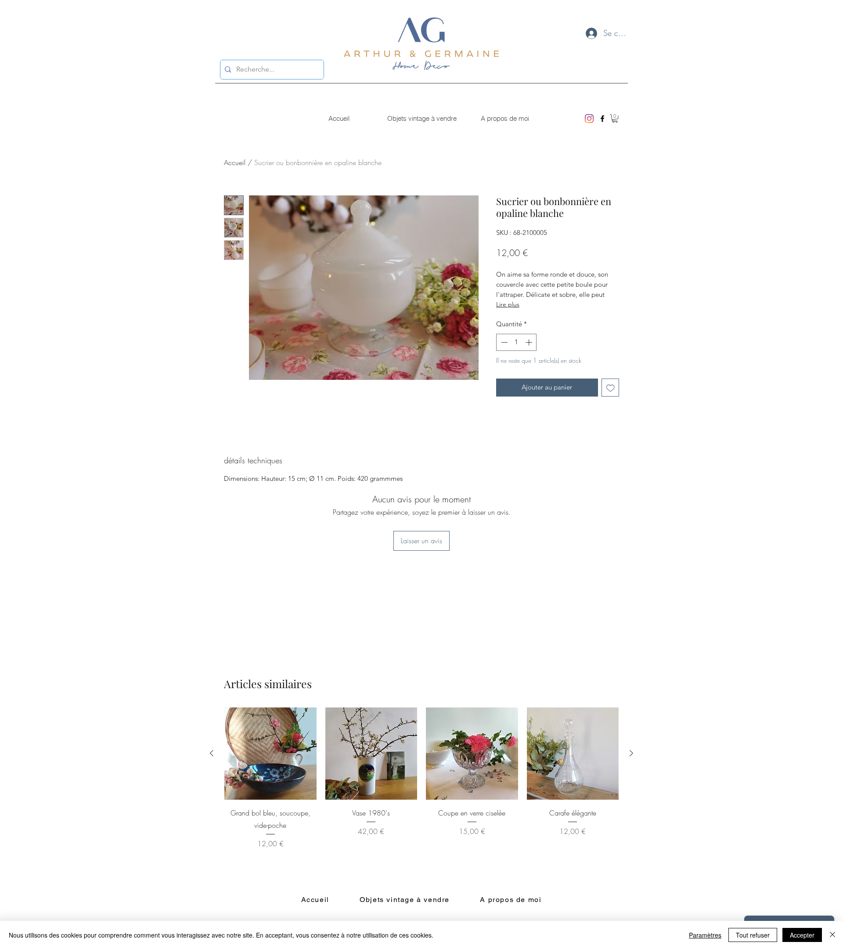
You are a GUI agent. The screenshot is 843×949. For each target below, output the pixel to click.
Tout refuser (753, 935)
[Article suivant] (631, 753)
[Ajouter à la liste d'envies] (611, 388)
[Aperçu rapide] (270, 753)
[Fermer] (832, 935)
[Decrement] (503, 342)
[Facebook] (602, 118)
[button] (615, 118)
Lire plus (507, 304)
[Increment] (530, 342)
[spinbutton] (516, 342)
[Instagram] (589, 118)
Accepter (802, 935)
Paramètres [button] (705, 935)
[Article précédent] (211, 753)
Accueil (234, 162)
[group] (421, 778)
